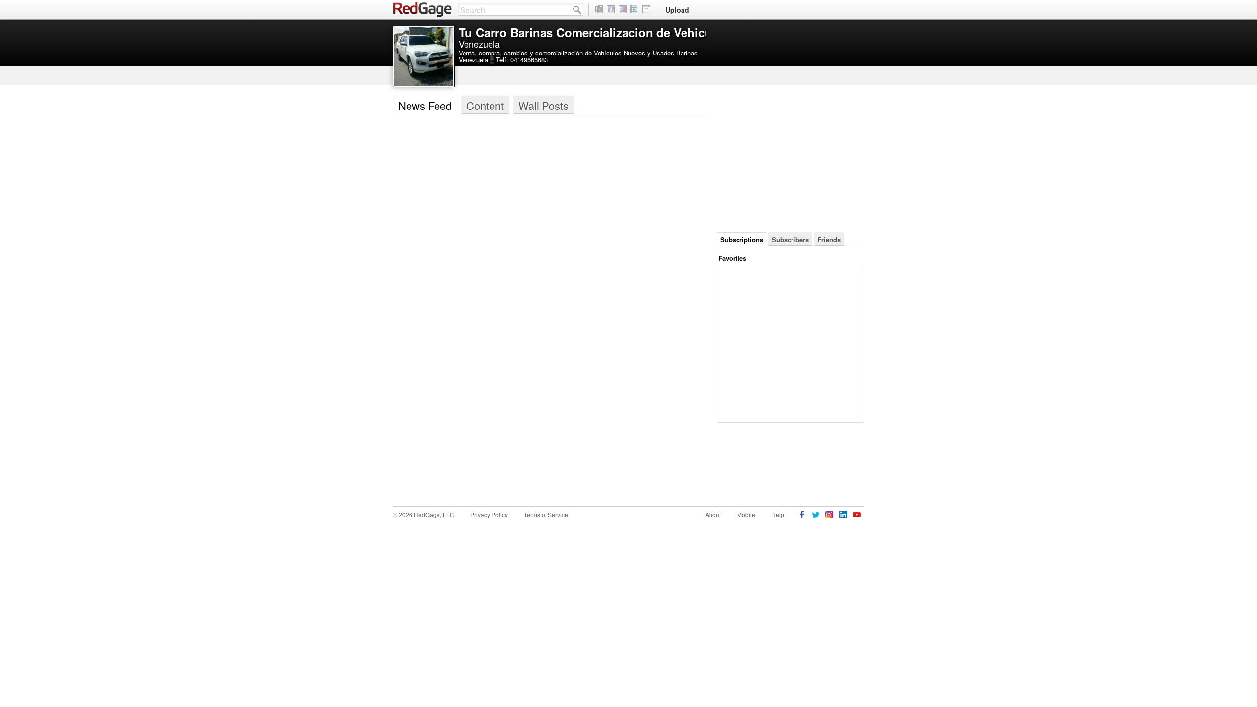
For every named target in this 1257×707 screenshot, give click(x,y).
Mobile (746, 514)
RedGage (423, 10)
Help (777, 514)
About (713, 514)
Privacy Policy (489, 514)
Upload (677, 10)
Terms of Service (546, 514)
